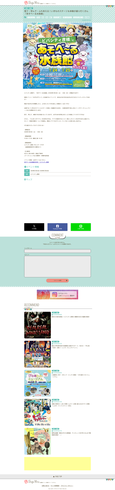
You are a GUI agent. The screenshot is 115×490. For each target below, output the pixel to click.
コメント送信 (57, 280)
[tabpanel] (57, 56)
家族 (43, 17)
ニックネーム (28, 248)
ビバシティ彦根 (57, 17)
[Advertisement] (57, 463)
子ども (38, 17)
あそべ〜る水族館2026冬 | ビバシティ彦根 (36, 162)
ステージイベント (67, 17)
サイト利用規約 (55, 485)
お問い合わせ (45, 485)
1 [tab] (57, 90)
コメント (26, 254)
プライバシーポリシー (67, 485)
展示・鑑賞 (29, 8)
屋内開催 (87, 17)
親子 (51, 17)
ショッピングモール (78, 17)
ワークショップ (31, 17)
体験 (47, 17)
